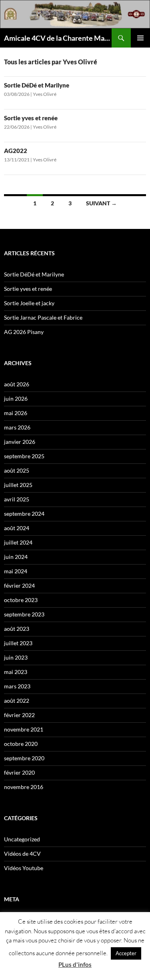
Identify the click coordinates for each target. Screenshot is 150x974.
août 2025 (16, 470)
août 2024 (16, 528)
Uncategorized (22, 839)
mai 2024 (15, 571)
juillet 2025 (18, 484)
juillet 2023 (18, 643)
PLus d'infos (75, 964)
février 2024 (19, 585)
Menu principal (140, 38)
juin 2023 (16, 657)
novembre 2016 (23, 786)
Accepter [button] (126, 953)
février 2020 (19, 772)
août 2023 (16, 628)
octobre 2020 (21, 743)
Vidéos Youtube (23, 868)
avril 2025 (16, 499)
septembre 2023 (24, 614)
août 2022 (16, 700)
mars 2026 (17, 427)
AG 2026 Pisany (24, 331)
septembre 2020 (24, 758)
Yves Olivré (44, 94)
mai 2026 (15, 412)
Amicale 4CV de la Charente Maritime (58, 38)
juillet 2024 (18, 542)
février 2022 (19, 715)
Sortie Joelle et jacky (29, 303)
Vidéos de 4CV (22, 853)
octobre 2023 (21, 599)
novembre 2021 (23, 729)
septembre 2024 (24, 513)
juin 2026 (16, 398)
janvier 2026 (19, 441)
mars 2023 (17, 686)
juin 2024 (16, 556)
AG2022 (15, 150)
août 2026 (16, 384)
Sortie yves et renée (31, 117)
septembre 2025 (24, 456)
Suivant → (101, 203)
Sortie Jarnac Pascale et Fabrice (43, 317)
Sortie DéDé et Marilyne (36, 85)
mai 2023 (15, 671)
